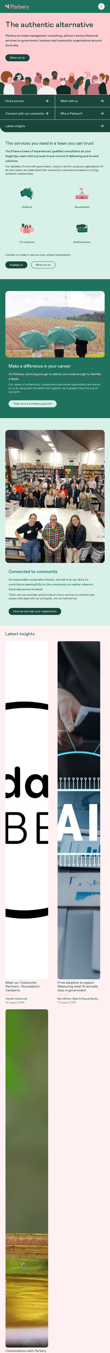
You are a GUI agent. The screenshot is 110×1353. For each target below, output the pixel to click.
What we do (17, 57)
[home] (17, 6)
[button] (101, 6)
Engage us (16, 264)
